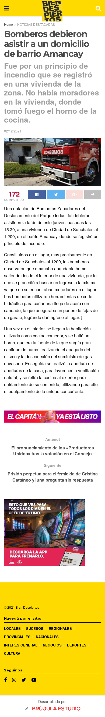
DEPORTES (76, 645)
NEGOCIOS (52, 645)
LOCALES (12, 628)
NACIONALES (47, 636)
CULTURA (12, 653)
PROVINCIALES (17, 636)
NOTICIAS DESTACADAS (36, 24)
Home (8, 24)
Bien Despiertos (27, 607)
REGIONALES (60, 628)
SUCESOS (34, 628)
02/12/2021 (12, 131)
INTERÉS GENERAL (20, 645)
